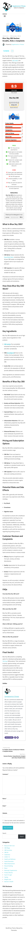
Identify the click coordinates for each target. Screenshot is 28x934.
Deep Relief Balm (8, 257)
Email (4, 806)
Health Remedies (9, 861)
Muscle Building (8, 866)
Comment (6, 774)
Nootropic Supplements (10, 870)
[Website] (15, 737)
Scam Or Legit (8, 875)
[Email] (18, 737)
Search (4, 833)
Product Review (8, 873)
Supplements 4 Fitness (18, 44)
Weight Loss (7, 879)
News (5, 868)
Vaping (6, 877)
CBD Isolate (7, 344)
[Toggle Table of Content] (11, 51)
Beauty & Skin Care (9, 846)
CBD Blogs (7, 848)
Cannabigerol (10, 353)
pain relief (15, 60)
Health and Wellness (9, 859)
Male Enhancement (9, 864)
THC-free (5, 661)
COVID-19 (7, 857)
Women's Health (8, 882)
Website (5, 813)
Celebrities (7, 855)
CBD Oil (19, 36)
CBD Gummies (13, 36)
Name (5, 799)
